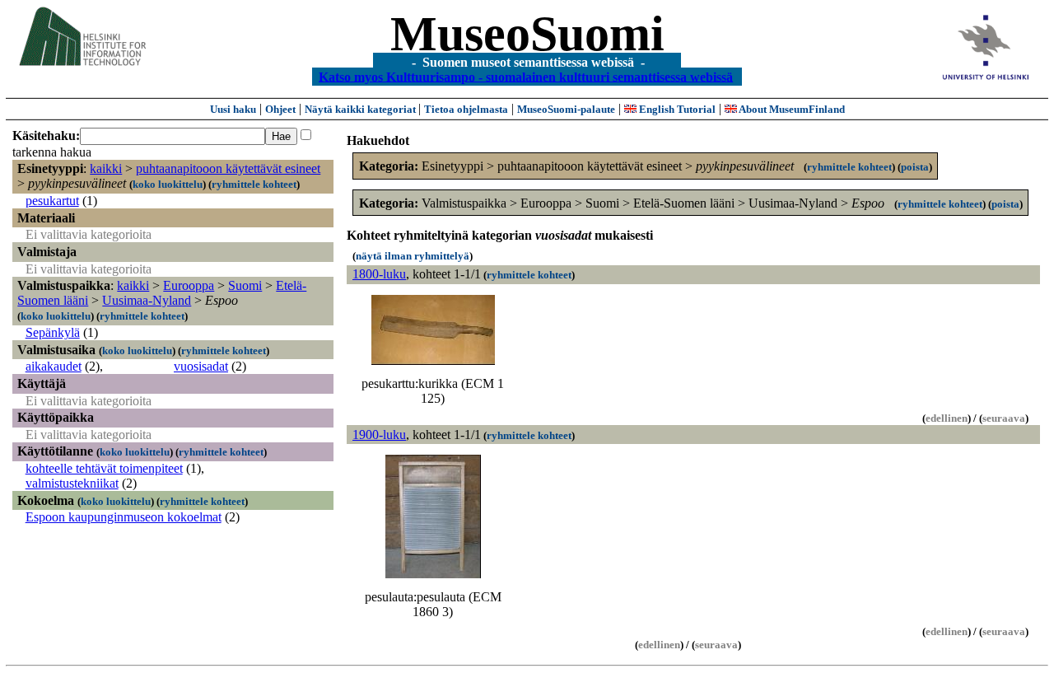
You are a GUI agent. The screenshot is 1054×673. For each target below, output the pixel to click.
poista (915, 167)
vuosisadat (201, 366)
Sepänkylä (53, 332)
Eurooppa (188, 285)
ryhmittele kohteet (254, 184)
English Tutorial (676, 109)
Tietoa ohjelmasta (466, 109)
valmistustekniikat (72, 483)
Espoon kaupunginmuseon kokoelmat (124, 517)
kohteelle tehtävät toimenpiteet (104, 468)
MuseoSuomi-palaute (566, 109)
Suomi (245, 285)
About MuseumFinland (791, 109)
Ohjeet (280, 109)
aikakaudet (54, 366)
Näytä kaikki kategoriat (361, 109)
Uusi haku (233, 109)
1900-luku (379, 435)
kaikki (106, 168)
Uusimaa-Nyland (146, 300)
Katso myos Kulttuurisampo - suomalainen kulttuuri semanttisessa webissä (526, 76)
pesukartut (52, 201)
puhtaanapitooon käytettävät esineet (228, 168)
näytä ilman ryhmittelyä (412, 256)
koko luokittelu (168, 184)
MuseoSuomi (527, 34)
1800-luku (379, 274)
